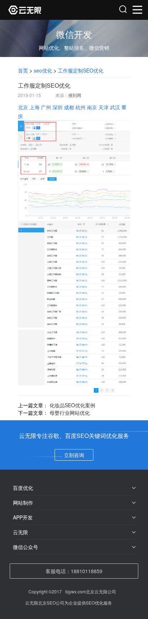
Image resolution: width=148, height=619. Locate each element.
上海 (34, 107)
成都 (69, 107)
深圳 (57, 107)
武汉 (115, 107)
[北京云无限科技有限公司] (41, 9)
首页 (23, 70)
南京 (92, 107)
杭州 (80, 107)
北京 (23, 107)
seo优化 (43, 70)
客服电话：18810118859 (74, 571)
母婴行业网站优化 (70, 412)
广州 (46, 107)
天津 (103, 107)
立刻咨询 (74, 454)
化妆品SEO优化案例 (72, 405)
